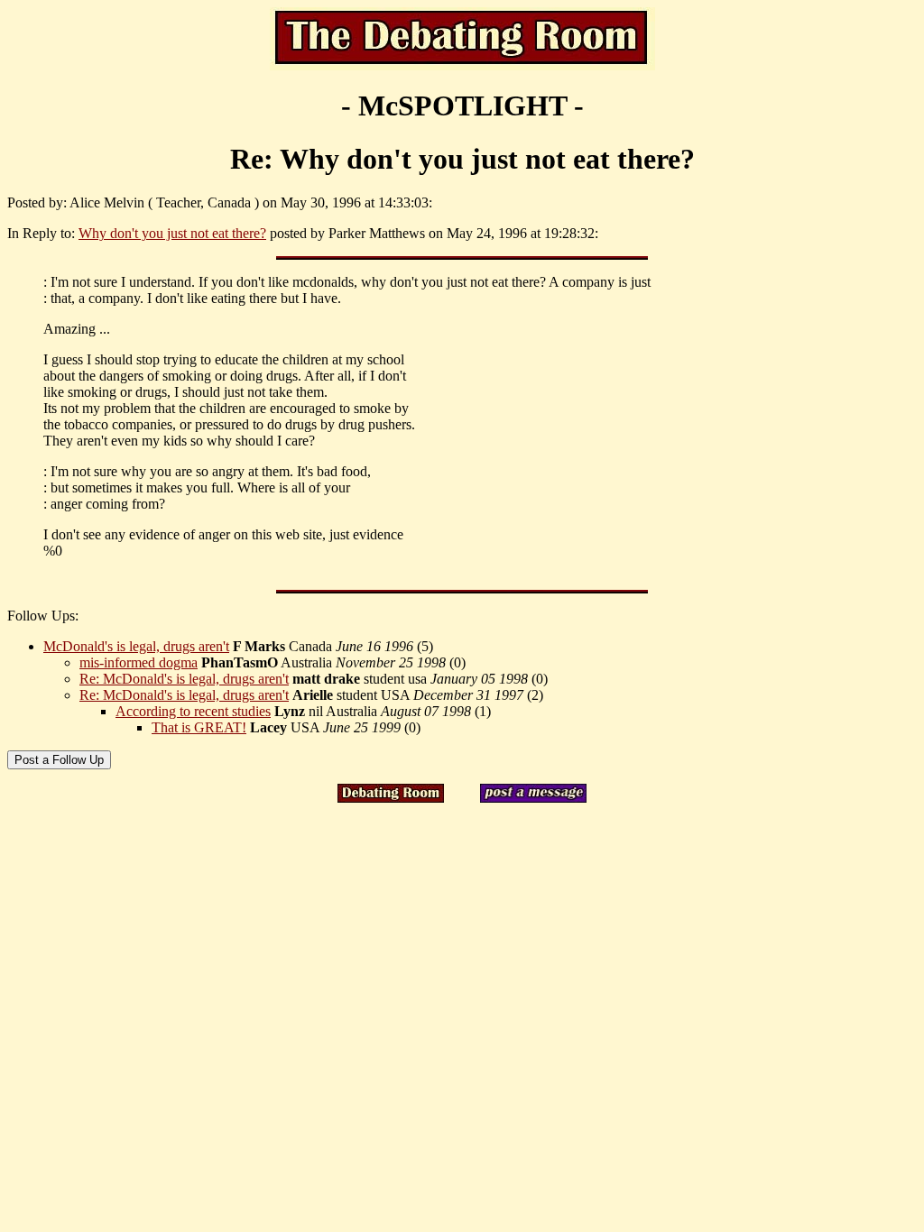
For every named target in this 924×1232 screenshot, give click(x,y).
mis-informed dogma (138, 662)
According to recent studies (193, 711)
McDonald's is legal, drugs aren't (136, 646)
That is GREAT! (199, 727)
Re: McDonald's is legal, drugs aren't (184, 678)
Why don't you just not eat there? (172, 233)
